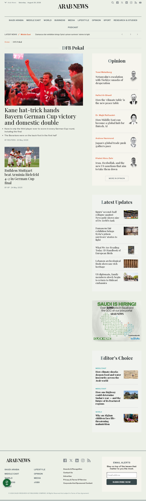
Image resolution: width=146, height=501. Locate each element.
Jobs (37, 482)
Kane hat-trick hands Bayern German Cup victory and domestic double (40, 116)
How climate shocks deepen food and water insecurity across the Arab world (108, 376)
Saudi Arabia (16, 20)
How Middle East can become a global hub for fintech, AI (110, 123)
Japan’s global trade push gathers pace (111, 144)
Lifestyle (83, 20)
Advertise (67, 476)
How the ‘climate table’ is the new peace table (110, 101)
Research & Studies (125, 20)
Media (71, 20)
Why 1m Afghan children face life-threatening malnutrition (105, 420)
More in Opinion (117, 178)
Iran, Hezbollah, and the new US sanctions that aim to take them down (111, 166)
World (48, 20)
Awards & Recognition (72, 469)
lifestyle (39, 469)
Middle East (33, 20)
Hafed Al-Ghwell (103, 95)
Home (7, 42)
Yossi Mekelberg (104, 72)
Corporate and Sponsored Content (77, 483)
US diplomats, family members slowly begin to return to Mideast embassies (108, 278)
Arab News (12, 3)
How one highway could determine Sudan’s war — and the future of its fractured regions (108, 398)
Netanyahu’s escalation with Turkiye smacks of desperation (109, 80)
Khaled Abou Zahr (104, 158)
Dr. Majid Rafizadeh (105, 115)
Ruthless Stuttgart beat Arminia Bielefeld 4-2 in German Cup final (22, 176)
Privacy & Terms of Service (74, 480)
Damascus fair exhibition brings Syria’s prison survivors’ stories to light (62, 34)
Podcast (73, 27)
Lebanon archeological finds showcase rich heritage (108, 263)
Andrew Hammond (105, 138)
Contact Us (68, 472)
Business (59, 20)
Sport (107, 20)
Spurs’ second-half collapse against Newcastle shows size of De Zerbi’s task (107, 216)
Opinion (96, 20)
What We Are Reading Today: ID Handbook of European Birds (108, 250)
